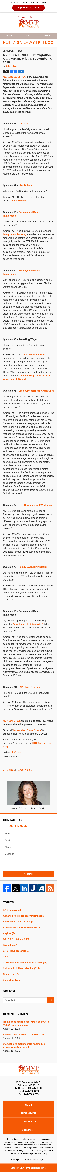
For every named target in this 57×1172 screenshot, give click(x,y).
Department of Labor (33, 354)
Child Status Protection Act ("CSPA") (25, 962)
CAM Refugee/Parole (16, 951)
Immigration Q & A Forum (27, 730)
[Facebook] (7, 888)
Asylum (9, 933)
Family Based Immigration (33, 567)
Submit (28, 874)
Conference (11, 974)
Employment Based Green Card (36, 391)
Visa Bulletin (26, 185)
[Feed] (50, 888)
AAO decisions (13, 910)
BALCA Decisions (16, 939)
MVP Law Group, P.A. (14, 77)
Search (51, 1000)
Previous (9, 770)
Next (28, 770)
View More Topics (12, 980)
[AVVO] (41, 888)
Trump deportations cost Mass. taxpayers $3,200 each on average (26, 1023)
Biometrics (10, 945)
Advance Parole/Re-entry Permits (23, 916)
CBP (7, 956)
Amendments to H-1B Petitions (21, 927)
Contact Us (28, 1121)
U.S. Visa (24, 123)
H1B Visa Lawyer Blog (28, 22)
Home (9, 36)
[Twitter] (15, 888)
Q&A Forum (17, 752)
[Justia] (32, 888)
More (47, 36)
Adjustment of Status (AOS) (27, 624)
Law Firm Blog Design (27, 1168)
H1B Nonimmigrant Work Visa (35, 505)
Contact (28, 36)
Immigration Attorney (14, 234)
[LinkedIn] (24, 888)
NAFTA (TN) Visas (30, 687)
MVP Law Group (12, 721)
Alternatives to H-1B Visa (19, 921)
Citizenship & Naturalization (21, 968)
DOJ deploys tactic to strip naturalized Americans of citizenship (24, 1046)
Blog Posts (28, 1130)
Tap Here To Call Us (28, 7)
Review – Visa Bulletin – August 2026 (23, 1034)
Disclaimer (28, 1113)
